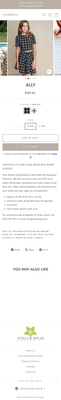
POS (18, 397)
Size (30, 120)
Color (30, 104)
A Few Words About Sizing (30, 356)
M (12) (30, 126)
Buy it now (30, 147)
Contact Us (30, 372)
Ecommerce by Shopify (34, 397)
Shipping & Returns (30, 361)
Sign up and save (30, 381)
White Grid (34, 111)
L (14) (42, 126)
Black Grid (27, 111)
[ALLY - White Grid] (15, 312)
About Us (30, 350)
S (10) (19, 126)
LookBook (30, 366)
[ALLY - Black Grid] (11, 312)
